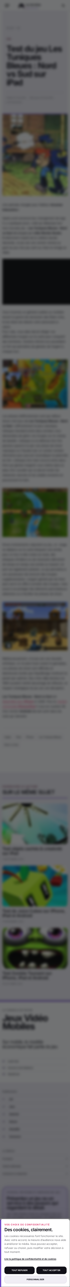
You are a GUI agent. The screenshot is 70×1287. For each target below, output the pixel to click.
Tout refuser (20, 1270)
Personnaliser (35, 1279)
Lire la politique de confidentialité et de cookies (30, 1259)
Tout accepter (51, 1270)
